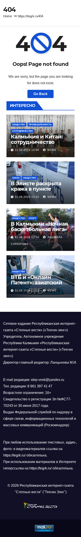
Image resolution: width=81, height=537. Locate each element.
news (51, 150)
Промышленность (40, 124)
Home (7, 16)
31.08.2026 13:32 (27, 196)
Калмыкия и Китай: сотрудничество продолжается (37, 141)
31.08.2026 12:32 (27, 290)
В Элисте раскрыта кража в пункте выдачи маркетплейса (36, 191)
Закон (15, 178)
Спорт (32, 218)
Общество (18, 124)
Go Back (40, 94)
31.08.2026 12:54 (27, 237)
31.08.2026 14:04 (27, 150)
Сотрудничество (22, 131)
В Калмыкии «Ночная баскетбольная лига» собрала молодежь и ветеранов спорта (39, 232)
